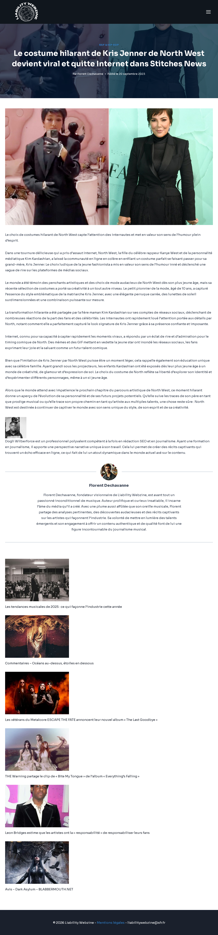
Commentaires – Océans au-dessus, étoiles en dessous (49, 663)
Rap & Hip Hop (109, 45)
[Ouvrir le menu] (208, 12)
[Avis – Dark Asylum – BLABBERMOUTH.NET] (109, 862)
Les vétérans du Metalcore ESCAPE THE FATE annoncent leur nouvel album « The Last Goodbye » (81, 720)
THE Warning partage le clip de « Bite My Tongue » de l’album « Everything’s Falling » (72, 776)
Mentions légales (111, 923)
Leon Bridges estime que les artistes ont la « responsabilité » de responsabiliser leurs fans (77, 833)
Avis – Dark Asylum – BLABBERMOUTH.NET (39, 889)
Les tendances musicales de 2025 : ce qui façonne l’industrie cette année (63, 607)
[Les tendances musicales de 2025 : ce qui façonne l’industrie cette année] (109, 580)
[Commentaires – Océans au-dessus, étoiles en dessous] (109, 636)
